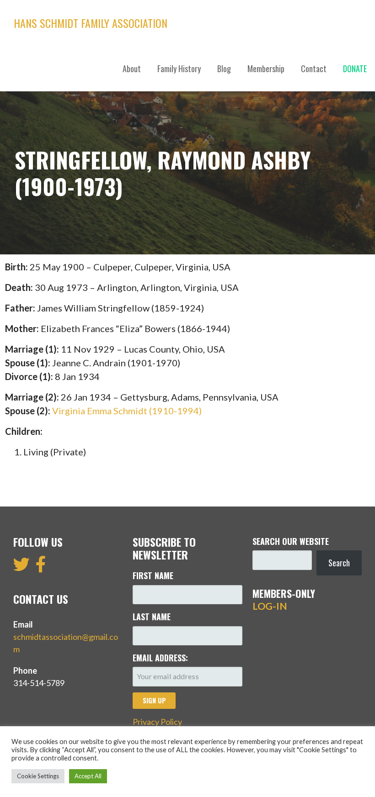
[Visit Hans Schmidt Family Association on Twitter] (21, 567)
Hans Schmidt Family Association (90, 23)
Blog (224, 68)
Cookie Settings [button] (38, 776)
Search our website (290, 541)
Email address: (160, 658)
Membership (265, 68)
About (132, 68)
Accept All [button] (88, 776)
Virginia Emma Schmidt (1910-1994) (127, 410)
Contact (314, 68)
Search (339, 563)
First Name (153, 575)
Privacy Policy (157, 722)
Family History (179, 68)
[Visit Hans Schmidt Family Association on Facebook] (41, 567)
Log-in (269, 606)
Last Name (152, 617)
